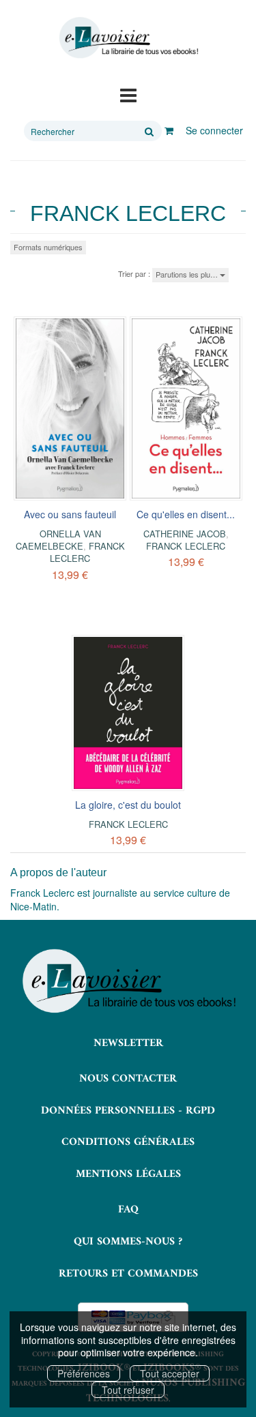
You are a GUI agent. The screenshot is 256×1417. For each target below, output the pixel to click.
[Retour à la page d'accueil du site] (128, 38)
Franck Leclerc (87, 552)
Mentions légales (128, 1174)
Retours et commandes (128, 1273)
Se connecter (214, 130)
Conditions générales (128, 1142)
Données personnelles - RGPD (128, 1110)
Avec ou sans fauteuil (70, 514)
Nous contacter (128, 1078)
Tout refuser (128, 1390)
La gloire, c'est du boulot (128, 804)
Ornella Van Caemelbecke (58, 539)
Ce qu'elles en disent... (186, 514)
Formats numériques (48, 246)
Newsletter (128, 1043)
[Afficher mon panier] (169, 130)
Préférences (83, 1373)
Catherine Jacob (184, 533)
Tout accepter (169, 1373)
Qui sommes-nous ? (128, 1241)
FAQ (128, 1209)
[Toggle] (128, 94)
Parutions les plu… (188, 274)
